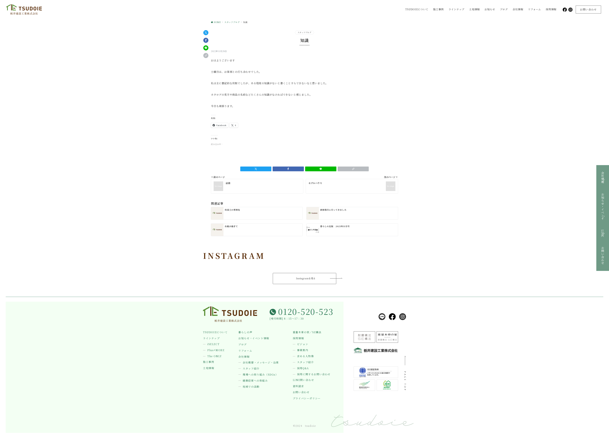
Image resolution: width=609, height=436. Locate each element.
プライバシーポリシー (307, 398)
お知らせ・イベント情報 (253, 338)
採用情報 (551, 9)
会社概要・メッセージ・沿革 (261, 362)
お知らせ (490, 9)
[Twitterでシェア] (205, 32)
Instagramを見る (306, 278)
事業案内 (302, 350)
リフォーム (534, 9)
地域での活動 (251, 386)
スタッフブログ (304, 32)
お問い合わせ (301, 392)
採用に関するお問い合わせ (314, 374)
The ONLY (214, 356)
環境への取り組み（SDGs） (260, 374)
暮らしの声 (245, 332)
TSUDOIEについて (416, 9)
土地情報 (474, 9)
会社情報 (518, 9)
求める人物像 (305, 356)
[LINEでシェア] (205, 47)
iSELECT (213, 344)
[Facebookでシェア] (205, 40)
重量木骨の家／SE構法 (307, 332)
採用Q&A (303, 368)
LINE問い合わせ (303, 380)
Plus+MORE (215, 350)
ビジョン (302, 344)
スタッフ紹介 (251, 368)
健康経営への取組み (255, 380)
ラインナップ (456, 9)
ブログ (504, 9)
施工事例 (438, 9)
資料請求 (298, 386)
